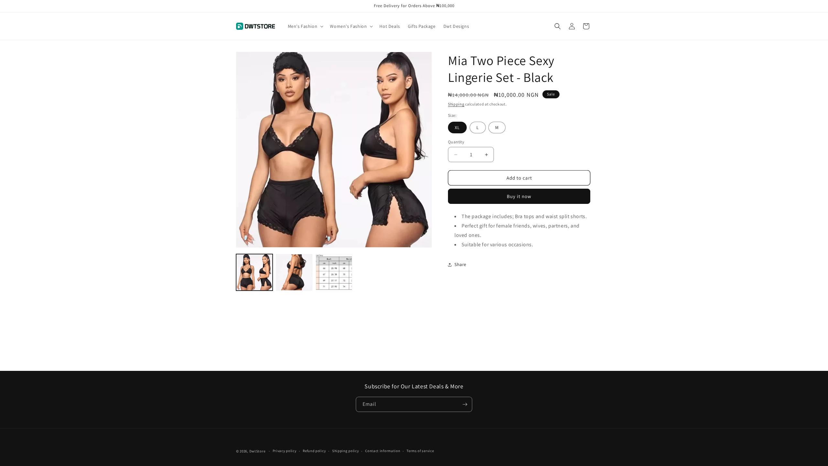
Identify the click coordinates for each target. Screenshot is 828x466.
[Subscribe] (465, 404)
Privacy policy (285, 451)
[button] (305, 26)
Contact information (382, 451)
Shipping (456, 104)
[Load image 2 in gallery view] (294, 272)
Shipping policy (345, 451)
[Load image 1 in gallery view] (254, 272)
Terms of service (420, 451)
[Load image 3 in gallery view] (334, 272)
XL (457, 127)
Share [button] (460, 264)
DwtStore (257, 451)
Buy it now (519, 196)
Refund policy (314, 451)
